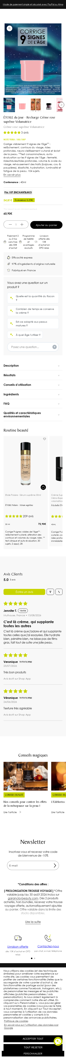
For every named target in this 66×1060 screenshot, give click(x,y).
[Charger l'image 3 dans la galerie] (35, 105)
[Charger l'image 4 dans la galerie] (49, 105)
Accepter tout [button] (33, 1038)
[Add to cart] (43, 487)
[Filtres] (50, 592)
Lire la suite (33, 922)
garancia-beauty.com (23, 898)
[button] (4, 1031)
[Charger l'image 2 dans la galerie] (22, 105)
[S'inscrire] (55, 865)
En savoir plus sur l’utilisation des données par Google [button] (31, 1026)
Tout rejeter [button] (33, 1047)
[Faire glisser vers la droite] (61, 105)
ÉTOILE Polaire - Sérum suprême (19, 505)
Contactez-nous (48, 946)
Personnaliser (33, 1053)
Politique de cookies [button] (16, 1021)
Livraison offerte (17, 946)
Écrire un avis (24, 592)
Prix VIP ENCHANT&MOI (18, 192)
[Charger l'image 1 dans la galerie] (9, 105)
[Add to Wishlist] (44, 439)
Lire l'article (10, 812)
